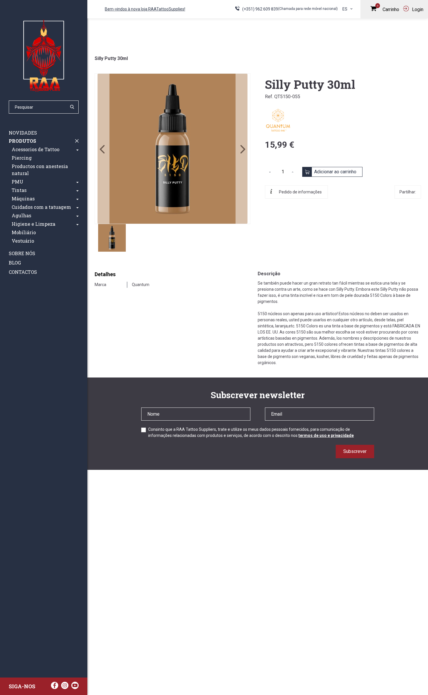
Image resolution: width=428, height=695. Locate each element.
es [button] (345, 9)
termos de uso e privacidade (326, 435)
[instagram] (64, 687)
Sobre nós (22, 253)
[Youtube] (75, 687)
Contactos (23, 272)
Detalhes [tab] (105, 274)
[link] (172, 149)
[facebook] (54, 687)
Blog (15, 263)
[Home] (44, 55)
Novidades (23, 133)
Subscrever (355, 451)
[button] (77, 149)
